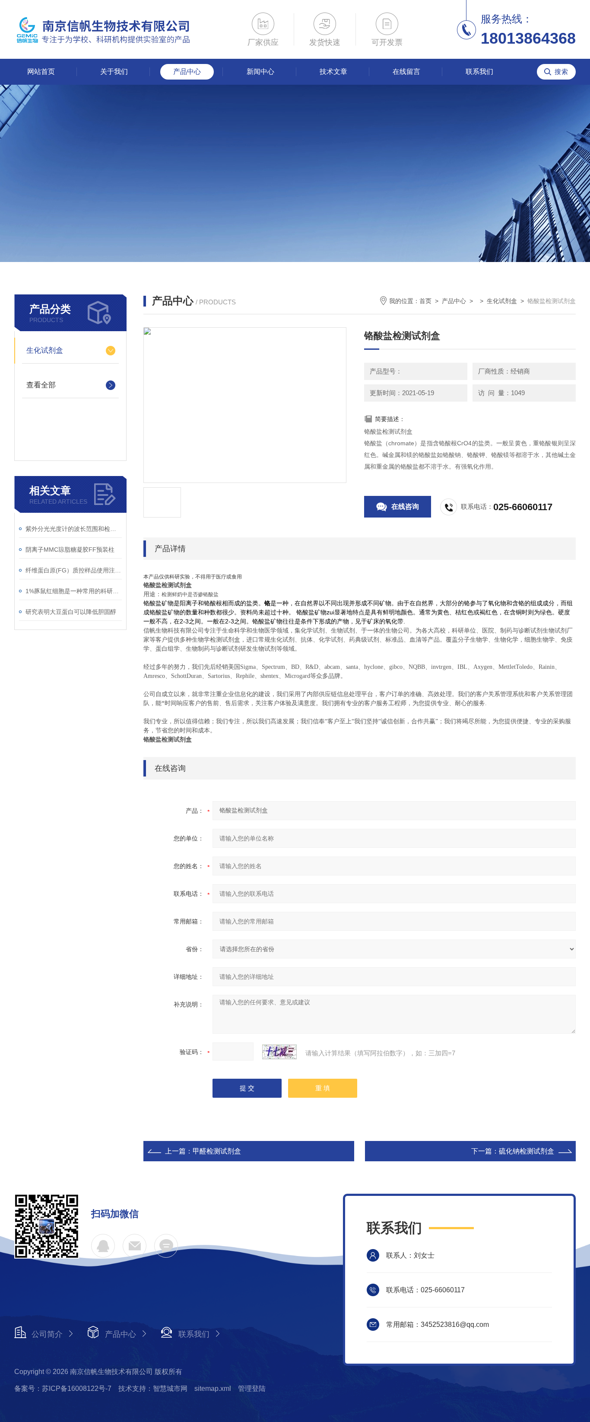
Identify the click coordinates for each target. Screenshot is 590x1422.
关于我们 (114, 71)
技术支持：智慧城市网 (152, 1388)
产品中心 (187, 71)
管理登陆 (252, 1388)
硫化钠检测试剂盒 (526, 1151)
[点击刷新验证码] (279, 1052)
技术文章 (333, 71)
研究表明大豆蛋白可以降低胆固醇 (70, 611)
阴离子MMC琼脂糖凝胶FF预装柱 (69, 549)
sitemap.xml (212, 1388)
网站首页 (41, 71)
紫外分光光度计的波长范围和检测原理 (73, 528)
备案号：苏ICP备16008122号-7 (62, 1388)
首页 (425, 300)
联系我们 (479, 71)
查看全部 (41, 385)
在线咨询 (405, 506)
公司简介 (47, 1334)
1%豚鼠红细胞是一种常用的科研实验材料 (73, 591)
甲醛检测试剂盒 (217, 1151)
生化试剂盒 (44, 350)
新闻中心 (260, 71)
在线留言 (406, 71)
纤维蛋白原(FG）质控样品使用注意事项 (73, 570)
